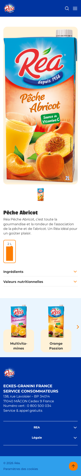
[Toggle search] (67, 8)
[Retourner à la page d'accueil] (9, 8)
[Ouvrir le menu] (75, 8)
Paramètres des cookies (20, 469)
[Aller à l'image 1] (40, 194)
